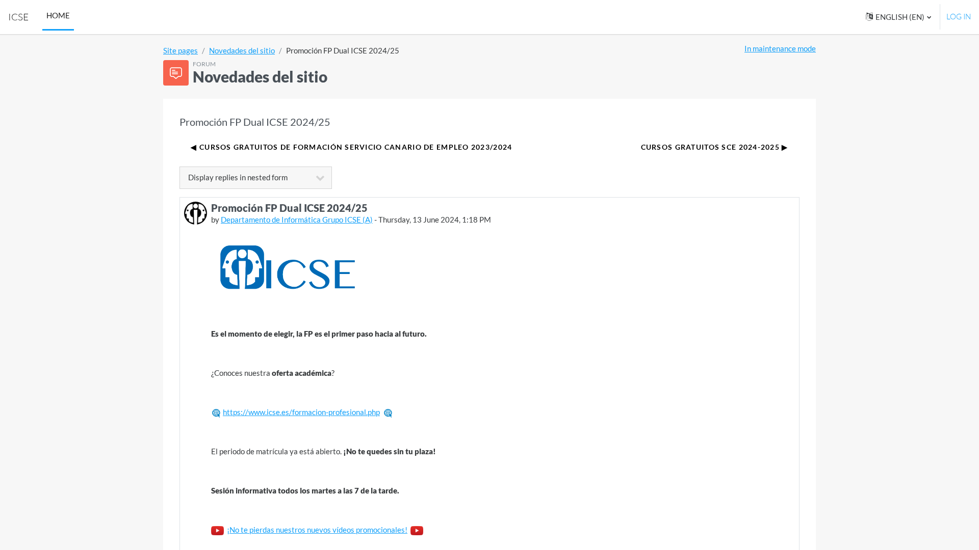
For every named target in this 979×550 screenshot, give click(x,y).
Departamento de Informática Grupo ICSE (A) (297, 219)
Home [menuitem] (58, 15)
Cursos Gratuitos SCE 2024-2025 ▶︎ (714, 147)
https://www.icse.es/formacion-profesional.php (301, 412)
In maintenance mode (780, 48)
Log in (958, 16)
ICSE (18, 17)
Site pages (180, 50)
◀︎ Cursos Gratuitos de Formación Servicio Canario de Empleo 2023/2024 (351, 147)
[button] (898, 17)
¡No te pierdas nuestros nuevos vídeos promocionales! (317, 529)
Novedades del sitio (242, 50)
